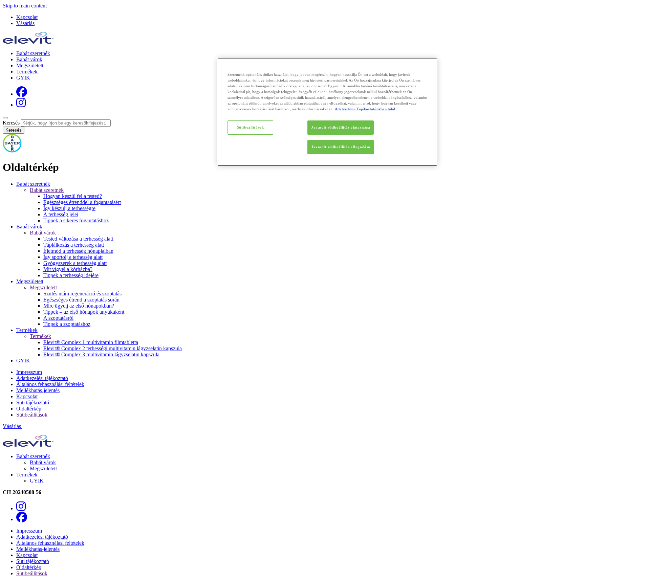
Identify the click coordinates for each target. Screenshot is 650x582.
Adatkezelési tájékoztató (42, 378)
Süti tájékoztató (32, 402)
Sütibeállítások (250, 127)
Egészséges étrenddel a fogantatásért (82, 202)
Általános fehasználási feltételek (50, 384)
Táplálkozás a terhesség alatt (73, 245)
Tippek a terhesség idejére (71, 275)
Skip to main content (25, 5)
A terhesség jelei (60, 214)
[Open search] (5, 118)
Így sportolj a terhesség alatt (73, 257)
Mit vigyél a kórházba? (67, 269)
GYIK (23, 78)
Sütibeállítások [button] (31, 415)
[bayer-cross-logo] (12, 151)
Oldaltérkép (28, 408)
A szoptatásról (58, 318)
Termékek (27, 71)
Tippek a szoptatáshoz (66, 324)
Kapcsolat (27, 17)
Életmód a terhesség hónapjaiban (78, 251)
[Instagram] (21, 105)
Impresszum (29, 372)
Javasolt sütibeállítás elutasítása (340, 127)
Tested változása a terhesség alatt (78, 239)
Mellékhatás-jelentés (38, 390)
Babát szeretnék (33, 53)
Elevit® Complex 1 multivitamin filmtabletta (90, 342)
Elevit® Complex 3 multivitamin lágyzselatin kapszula (101, 354)
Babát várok (29, 59)
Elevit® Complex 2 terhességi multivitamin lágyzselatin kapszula (112, 348)
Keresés (11, 123)
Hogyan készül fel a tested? (72, 196)
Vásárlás (25, 23)
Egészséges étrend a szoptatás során (81, 300)
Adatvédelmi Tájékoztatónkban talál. (365, 109)
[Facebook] (21, 94)
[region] (327, 112)
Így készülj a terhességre (69, 208)
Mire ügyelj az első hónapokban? (78, 306)
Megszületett (29, 65)
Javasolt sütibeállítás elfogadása (340, 147)
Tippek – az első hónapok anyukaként (83, 312)
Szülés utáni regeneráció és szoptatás (82, 293)
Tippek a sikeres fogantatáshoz (76, 220)
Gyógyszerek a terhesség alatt (75, 263)
